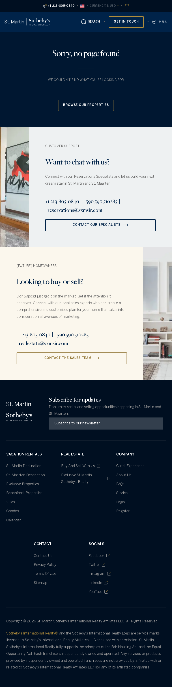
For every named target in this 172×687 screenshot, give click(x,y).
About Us (123, 475)
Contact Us (43, 556)
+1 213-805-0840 (61, 6)
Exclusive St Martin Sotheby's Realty (76, 479)
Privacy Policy (45, 565)
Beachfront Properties (24, 493)
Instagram (97, 573)
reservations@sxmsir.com (74, 210)
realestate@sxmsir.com (43, 343)
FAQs (120, 484)
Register (123, 511)
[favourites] (127, 6)
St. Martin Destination (23, 466)
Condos (12, 511)
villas (10, 502)
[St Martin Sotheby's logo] (27, 21)
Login (120, 502)
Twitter (94, 565)
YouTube (96, 592)
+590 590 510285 (101, 201)
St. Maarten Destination (25, 475)
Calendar (13, 520)
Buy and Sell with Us (78, 466)
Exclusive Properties (22, 484)
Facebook (97, 556)
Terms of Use (45, 573)
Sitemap (40, 583)
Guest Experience (130, 466)
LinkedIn (95, 583)
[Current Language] (82, 6)
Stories (122, 493)
